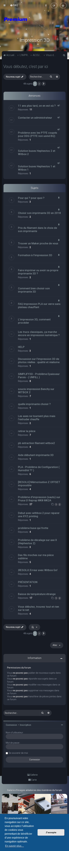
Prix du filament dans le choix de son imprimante (37, 229)
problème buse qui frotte (33, 528)
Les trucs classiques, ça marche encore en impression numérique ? (39, 333)
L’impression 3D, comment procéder (34, 321)
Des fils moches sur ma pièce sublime (36, 556)
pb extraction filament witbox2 (36, 443)
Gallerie (34, 774)
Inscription (25, 725)
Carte (34, 780)
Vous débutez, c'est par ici (25, 66)
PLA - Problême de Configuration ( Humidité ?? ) (39, 468)
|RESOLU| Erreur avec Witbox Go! (37, 570)
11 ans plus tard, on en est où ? (37, 105)
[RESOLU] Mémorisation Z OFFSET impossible (39, 483)
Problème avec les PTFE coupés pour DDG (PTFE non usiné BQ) (37, 134)
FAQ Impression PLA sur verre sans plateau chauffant (39, 305)
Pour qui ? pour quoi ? (31, 198)
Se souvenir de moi (18, 753)
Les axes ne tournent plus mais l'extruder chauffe (36, 417)
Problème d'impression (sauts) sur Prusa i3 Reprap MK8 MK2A (39, 498)
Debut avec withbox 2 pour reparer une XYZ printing (39, 514)
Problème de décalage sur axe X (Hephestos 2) (37, 541)
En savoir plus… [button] (14, 846)
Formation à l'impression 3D (35, 255)
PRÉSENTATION (27, 582)
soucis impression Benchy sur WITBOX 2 (36, 390)
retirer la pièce (26, 431)
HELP (21, 347)
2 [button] (39, 84)
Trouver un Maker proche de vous (38, 243)
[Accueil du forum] (34, 24)
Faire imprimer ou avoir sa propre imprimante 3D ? (38, 272)
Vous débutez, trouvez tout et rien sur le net (38, 608)
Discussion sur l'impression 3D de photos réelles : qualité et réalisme (39, 360)
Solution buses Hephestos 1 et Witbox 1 (36, 168)
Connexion (11, 725)
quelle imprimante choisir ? (34, 404)
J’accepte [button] (51, 832)
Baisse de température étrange (37, 594)
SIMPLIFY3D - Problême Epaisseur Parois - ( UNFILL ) (39, 375)
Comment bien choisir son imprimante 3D (34, 290)
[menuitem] (14, 5)
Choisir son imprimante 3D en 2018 (39, 213)
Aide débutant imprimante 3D (36, 455)
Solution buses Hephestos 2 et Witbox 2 (36, 152)
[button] (44, 84)
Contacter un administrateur (35, 117)
